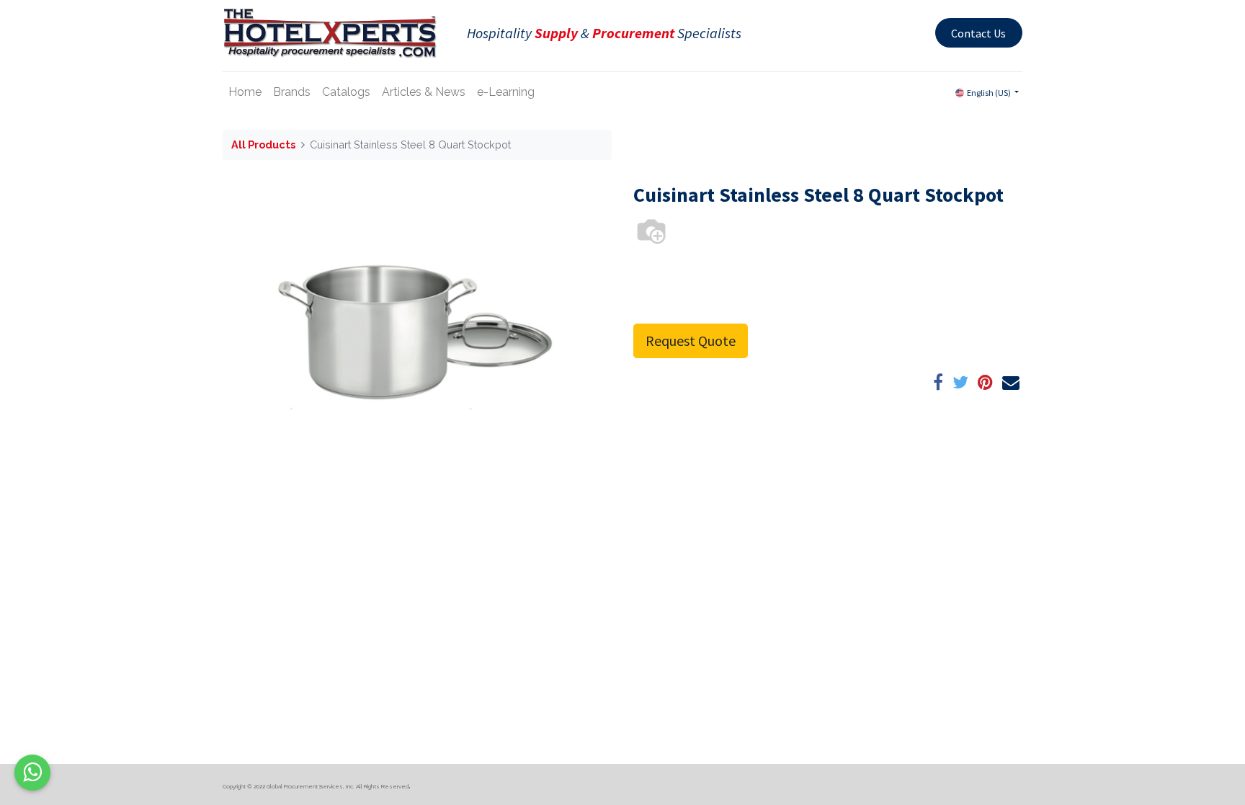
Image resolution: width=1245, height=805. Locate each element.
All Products (263, 144)
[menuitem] (245, 92)
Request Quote (691, 341)
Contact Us (978, 33)
